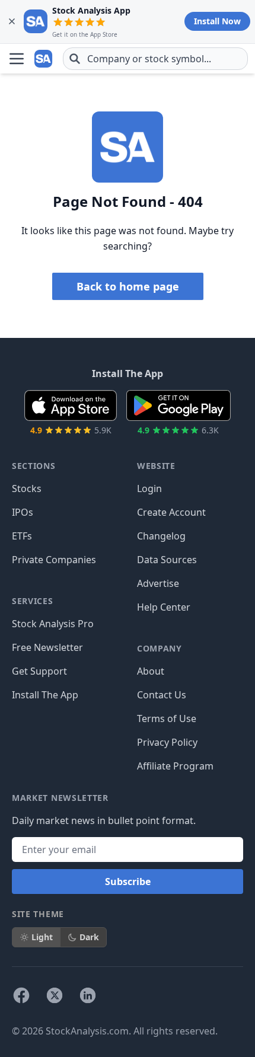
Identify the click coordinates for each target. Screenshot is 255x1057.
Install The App (45, 694)
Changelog (161, 535)
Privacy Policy (167, 742)
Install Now (217, 21)
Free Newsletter (47, 647)
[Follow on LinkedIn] (87, 995)
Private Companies (54, 559)
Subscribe (128, 881)
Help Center (163, 607)
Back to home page (127, 286)
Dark (89, 937)
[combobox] (155, 58)
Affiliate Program (175, 765)
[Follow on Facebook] (21, 995)
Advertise (158, 583)
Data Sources (167, 559)
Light (42, 937)
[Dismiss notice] (12, 21)
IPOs (22, 512)
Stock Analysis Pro (53, 623)
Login (149, 488)
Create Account (171, 512)
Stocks (27, 488)
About (150, 671)
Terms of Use (166, 718)
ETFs (22, 535)
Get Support (39, 671)
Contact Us (161, 694)
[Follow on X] (54, 995)
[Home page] (44, 59)
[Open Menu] (16, 58)
